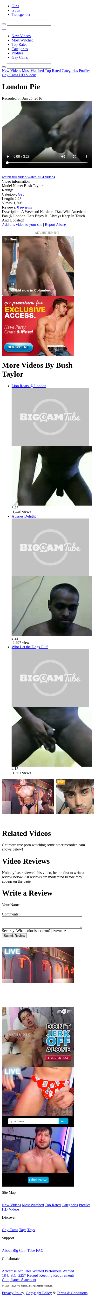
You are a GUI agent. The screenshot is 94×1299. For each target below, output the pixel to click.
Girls (15, 6)
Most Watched (23, 40)
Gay (21, 194)
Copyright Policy (39, 1293)
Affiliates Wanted (30, 1271)
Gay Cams (20, 57)
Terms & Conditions (72, 1293)
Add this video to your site (22, 224)
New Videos (21, 36)
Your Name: (11, 905)
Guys (16, 10)
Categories (20, 49)
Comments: (10, 914)
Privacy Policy (13, 1293)
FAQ (40, 1250)
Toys (31, 1230)
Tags (22, 1230)
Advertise (9, 1271)
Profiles (17, 53)
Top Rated (19, 44)
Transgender (21, 14)
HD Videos (27, 75)
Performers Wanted (59, 1271)
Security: (8, 931)
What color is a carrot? (33, 931)
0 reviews (24, 207)
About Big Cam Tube (18, 1250)
